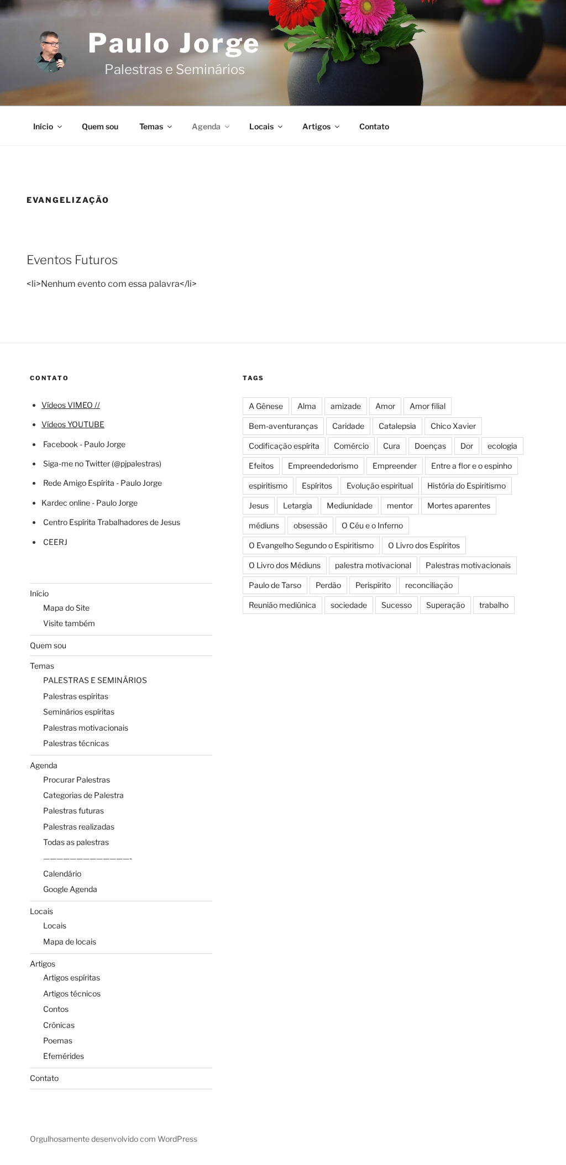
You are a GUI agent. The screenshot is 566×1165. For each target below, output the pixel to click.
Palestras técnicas (76, 743)
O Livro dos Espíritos (424, 545)
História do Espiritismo (466, 485)
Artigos (316, 126)
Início (43, 126)
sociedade (349, 605)
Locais (261, 126)
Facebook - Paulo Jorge (84, 444)
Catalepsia (397, 426)
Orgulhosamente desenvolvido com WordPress (113, 1138)
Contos (56, 1009)
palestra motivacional (373, 565)
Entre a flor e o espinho (471, 465)
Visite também (69, 623)
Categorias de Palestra (83, 795)
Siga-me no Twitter (76, 463)
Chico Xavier (453, 426)
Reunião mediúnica (282, 605)
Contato (374, 126)
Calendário (62, 873)
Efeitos (261, 465)
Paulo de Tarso (275, 585)
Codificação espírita (284, 445)
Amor (385, 406)
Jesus (259, 505)
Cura (391, 445)
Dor (466, 445)
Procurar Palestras (76, 779)
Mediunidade (350, 505)
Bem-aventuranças (283, 426)
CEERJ (55, 542)
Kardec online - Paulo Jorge (89, 502)
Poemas (57, 1040)
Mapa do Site (66, 607)
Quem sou (100, 126)
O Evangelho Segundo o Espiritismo (311, 545)
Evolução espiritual (380, 485)
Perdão (328, 585)
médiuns (264, 525)
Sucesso (396, 605)
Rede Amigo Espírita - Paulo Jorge (102, 482)
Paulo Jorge (174, 43)
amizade (346, 406)
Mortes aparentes (458, 505)
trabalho (494, 605)
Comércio (351, 445)
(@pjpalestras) (135, 463)
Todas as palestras (76, 842)
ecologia (502, 445)
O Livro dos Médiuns (285, 565)
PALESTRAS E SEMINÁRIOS (95, 680)
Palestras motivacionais (85, 727)
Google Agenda (70, 889)
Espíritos (317, 485)
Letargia (297, 505)
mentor (400, 505)
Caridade (348, 426)
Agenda (206, 126)
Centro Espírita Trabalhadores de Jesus (111, 522)
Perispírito (373, 585)
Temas (151, 126)
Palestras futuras (73, 810)
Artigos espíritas (71, 977)
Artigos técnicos (72, 993)
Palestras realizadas (78, 826)
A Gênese (266, 406)
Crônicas (59, 1025)
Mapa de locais (69, 941)
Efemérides (63, 1056)
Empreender (395, 465)
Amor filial (428, 406)
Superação (445, 605)
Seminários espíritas (78, 711)
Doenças (430, 445)
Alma (306, 406)
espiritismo (268, 485)
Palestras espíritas (75, 696)
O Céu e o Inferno (372, 525)
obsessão (310, 525)
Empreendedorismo (323, 465)
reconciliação (429, 585)
